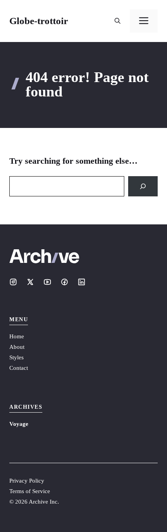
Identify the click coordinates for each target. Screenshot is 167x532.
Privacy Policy (26, 481)
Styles (16, 357)
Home (16, 336)
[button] (117, 21)
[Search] (143, 186)
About (16, 347)
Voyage (18, 424)
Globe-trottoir (38, 21)
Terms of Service (29, 491)
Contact (18, 368)
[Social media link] (13, 282)
